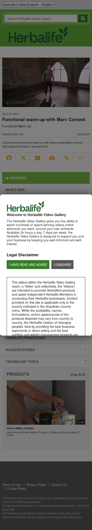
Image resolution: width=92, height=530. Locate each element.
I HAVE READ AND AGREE (28, 264)
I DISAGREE (62, 264)
